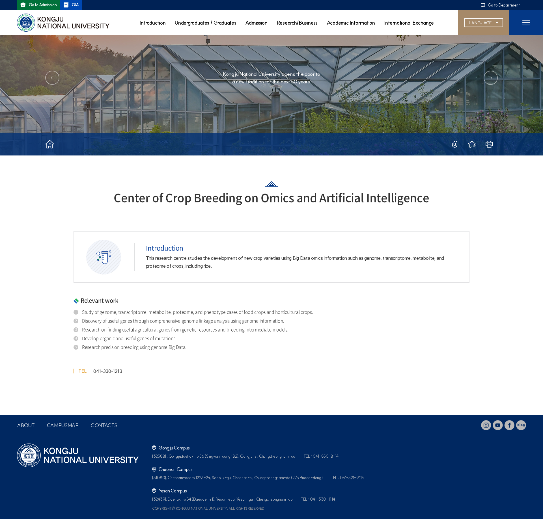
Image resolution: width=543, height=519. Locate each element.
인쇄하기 (489, 144)
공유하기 (454, 144)
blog (521, 425)
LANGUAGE (480, 22)
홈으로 (49, 144)
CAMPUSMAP (63, 425)
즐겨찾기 (471, 144)
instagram (486, 425)
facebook (509, 425)
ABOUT (26, 425)
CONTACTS (103, 425)
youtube (498, 425)
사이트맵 (526, 22)
